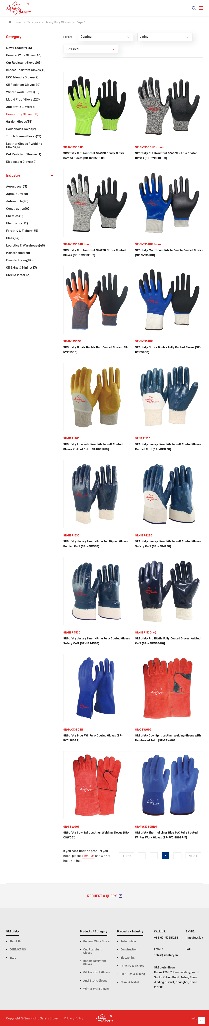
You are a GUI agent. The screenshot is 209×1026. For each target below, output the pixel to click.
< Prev (126, 855)
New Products (19, 48)
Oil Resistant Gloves (23, 84)
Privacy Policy (73, 1018)
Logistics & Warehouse (25, 245)
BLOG (12, 958)
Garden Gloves (19, 121)
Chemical (14, 216)
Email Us (88, 855)
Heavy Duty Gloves (58, 22)
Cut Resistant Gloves (23, 62)
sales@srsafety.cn (166, 955)
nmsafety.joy (194, 938)
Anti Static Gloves (20, 107)
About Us (15, 941)
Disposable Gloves (21, 161)
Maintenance (18, 253)
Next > (193, 855)
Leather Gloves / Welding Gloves (24, 145)
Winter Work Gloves (22, 92)
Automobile (17, 201)
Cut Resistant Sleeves (23, 154)
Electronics (17, 223)
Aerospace (16, 186)
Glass (12, 238)
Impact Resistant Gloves (25, 70)
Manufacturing (19, 260)
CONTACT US (17, 949)
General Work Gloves (23, 55)
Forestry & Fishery (22, 230)
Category (33, 22)
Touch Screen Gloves (23, 136)
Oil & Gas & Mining (21, 267)
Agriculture (17, 194)
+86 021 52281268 (166, 938)
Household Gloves (21, 129)
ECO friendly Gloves (22, 77)
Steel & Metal (18, 275)
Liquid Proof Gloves (23, 99)
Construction (18, 208)
